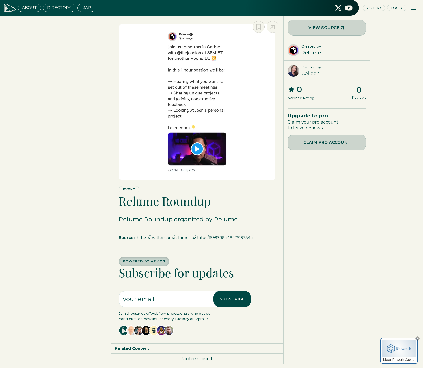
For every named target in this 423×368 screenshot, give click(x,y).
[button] (413, 8)
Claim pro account (327, 142)
